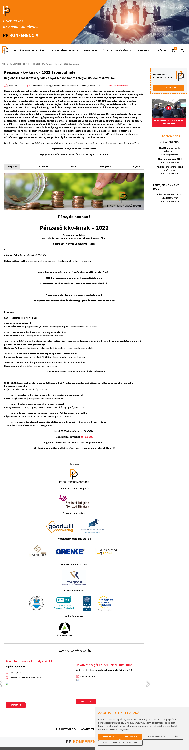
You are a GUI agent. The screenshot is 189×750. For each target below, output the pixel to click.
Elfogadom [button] (109, 736)
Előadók (73, 166)
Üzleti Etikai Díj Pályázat (118, 50)
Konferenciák (18, 64)
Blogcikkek (90, 50)
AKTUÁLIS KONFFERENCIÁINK (29, 50)
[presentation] (149, 683)
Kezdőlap (6, 64)
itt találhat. (86, 436)
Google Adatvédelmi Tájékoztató (120, 742)
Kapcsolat (144, 50)
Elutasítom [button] (131, 736)
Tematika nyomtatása (117, 85)
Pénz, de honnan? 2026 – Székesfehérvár (169, 198)
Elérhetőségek (66, 729)
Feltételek (43, 166)
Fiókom (162, 50)
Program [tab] (12, 166)
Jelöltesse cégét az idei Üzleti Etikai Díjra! (104, 665)
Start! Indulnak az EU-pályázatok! (29, 661)
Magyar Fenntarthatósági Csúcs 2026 (169, 170)
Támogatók (104, 166)
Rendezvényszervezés (65, 50)
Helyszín (136, 166)
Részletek (15, 705)
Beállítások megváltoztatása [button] (163, 736)
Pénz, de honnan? (35, 64)
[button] (173, 50)
